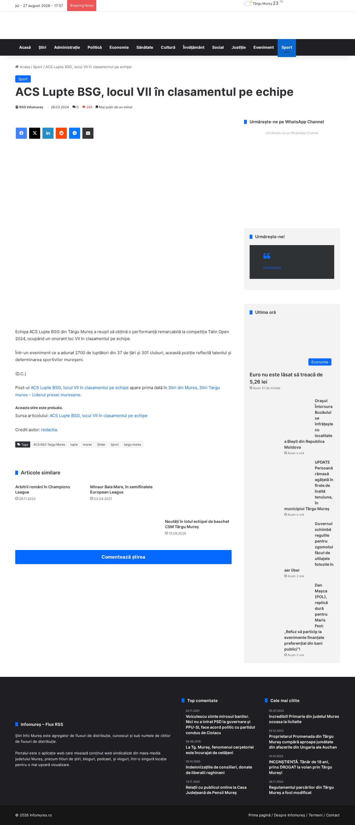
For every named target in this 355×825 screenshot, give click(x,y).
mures (87, 444)
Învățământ (193, 47)
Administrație (67, 47)
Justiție (239, 47)
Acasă (25, 47)
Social (218, 47)
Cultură (168, 47)
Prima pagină (259, 815)
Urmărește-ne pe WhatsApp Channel (292, 133)
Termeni (316, 815)
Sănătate (144, 47)
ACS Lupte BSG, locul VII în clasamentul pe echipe (80, 387)
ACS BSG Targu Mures (49, 444)
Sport (287, 47)
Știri (42, 47)
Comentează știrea (123, 557)
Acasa (24, 67)
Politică (95, 47)
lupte (74, 444)
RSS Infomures (31, 107)
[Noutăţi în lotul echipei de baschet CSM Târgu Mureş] (198, 498)
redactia (49, 429)
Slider (101, 444)
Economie (119, 47)
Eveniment (263, 47)
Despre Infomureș (289, 815)
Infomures (272, 267)
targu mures (132, 444)
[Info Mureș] (23, 25)
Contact (333, 815)
